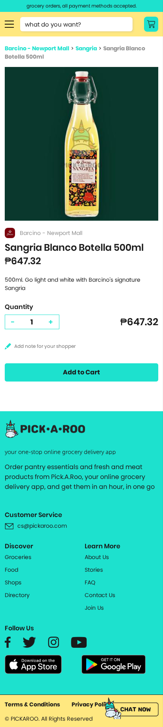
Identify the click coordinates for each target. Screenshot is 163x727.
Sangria (86, 48)
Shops (13, 582)
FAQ (90, 582)
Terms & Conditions (32, 704)
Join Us (94, 608)
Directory (17, 595)
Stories (94, 570)
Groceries (18, 557)
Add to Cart (81, 372)
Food (11, 570)
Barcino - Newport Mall (37, 48)
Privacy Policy (92, 704)
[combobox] (76, 24)
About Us (97, 557)
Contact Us (100, 595)
